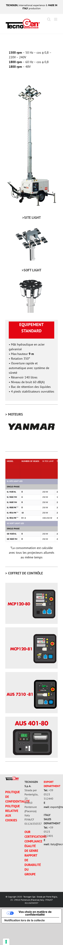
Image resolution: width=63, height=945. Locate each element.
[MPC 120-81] (31, 629)
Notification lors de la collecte (24, 920)
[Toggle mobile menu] (56, 19)
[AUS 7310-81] (31, 674)
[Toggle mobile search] (49, 19)
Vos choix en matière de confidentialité (35, 913)
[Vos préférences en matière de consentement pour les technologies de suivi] (6, 941)
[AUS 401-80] (31, 718)
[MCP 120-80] (31, 584)
